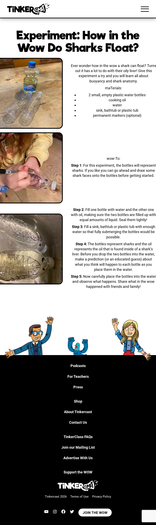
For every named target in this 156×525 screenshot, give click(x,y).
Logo (29, 9)
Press (78, 387)
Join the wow (95, 513)
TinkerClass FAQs (78, 437)
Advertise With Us (78, 458)
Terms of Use (79, 496)
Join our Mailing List (78, 447)
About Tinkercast (78, 412)
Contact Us (78, 422)
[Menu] (145, 9)
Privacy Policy (101, 496)
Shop (78, 401)
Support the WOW (78, 472)
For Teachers (78, 376)
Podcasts (78, 366)
